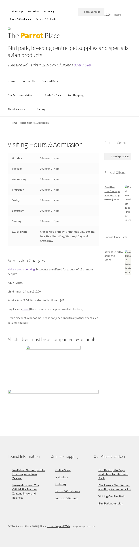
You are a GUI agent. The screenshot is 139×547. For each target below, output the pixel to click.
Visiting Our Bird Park (111, 496)
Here (25, 309)
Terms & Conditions (20, 19)
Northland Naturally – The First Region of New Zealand (28, 474)
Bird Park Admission (110, 503)
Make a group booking (21, 269)
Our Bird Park (50, 81)
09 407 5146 (83, 65)
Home (11, 81)
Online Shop (16, 11)
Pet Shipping (76, 95)
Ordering (49, 11)
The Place (34, 35)
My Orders (33, 11)
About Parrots (16, 109)
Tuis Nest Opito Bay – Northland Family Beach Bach (113, 474)
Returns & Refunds (46, 19)
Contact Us (28, 81)
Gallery (41, 109)
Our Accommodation (20, 95)
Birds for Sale (53, 95)
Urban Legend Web (58, 526)
